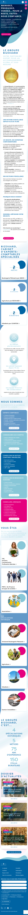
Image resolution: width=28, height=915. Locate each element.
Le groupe (4, 868)
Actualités (18, 868)
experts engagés (11, 204)
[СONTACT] (26, 2)
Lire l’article (14, 798)
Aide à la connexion (7, 875)
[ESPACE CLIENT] (26, 5)
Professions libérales (16, 895)
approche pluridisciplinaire (13, 199)
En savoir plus (8, 238)
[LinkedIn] (2, 908)
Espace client (5, 872)
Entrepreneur (20, 896)
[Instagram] (5, 908)
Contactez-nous (6, 229)
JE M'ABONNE (5, 901)
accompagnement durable (12, 207)
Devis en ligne (6, 34)
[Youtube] (11, 908)
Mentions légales (20, 875)
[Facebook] (8, 908)
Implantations (19, 870)
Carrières (4, 870)
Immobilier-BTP (6, 895)
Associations (5, 896)
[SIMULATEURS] (26, 8)
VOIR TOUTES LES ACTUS (14, 852)
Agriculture (4, 898)
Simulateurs (18, 872)
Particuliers (12, 896)
